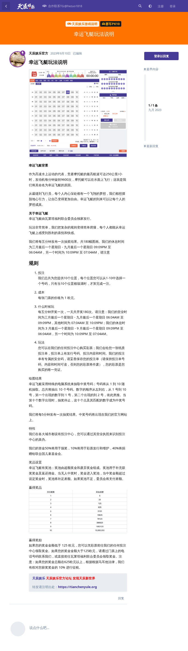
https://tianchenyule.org (77, 587)
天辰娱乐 (38, 578)
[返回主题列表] (6, 6)
